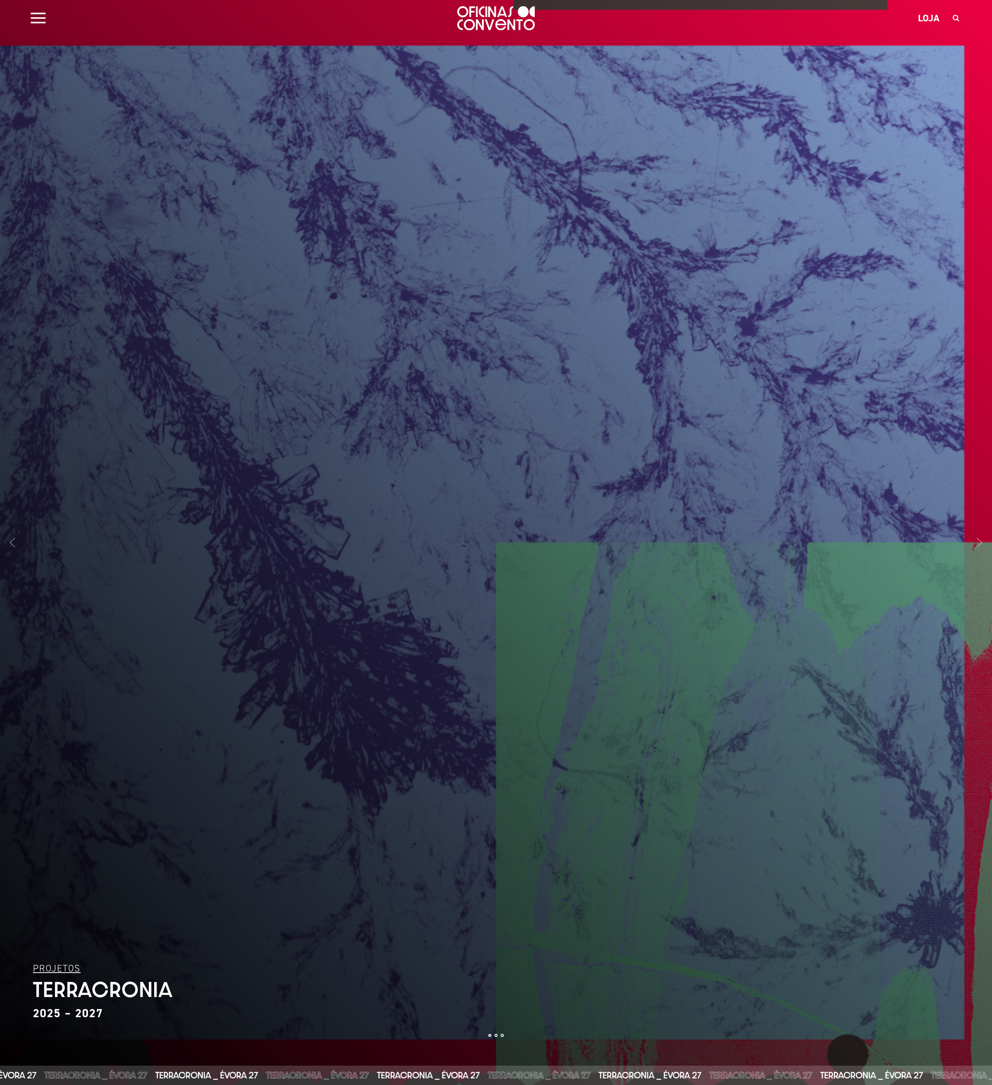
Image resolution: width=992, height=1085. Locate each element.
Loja (928, 18)
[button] (496, 542)
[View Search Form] (956, 18)
